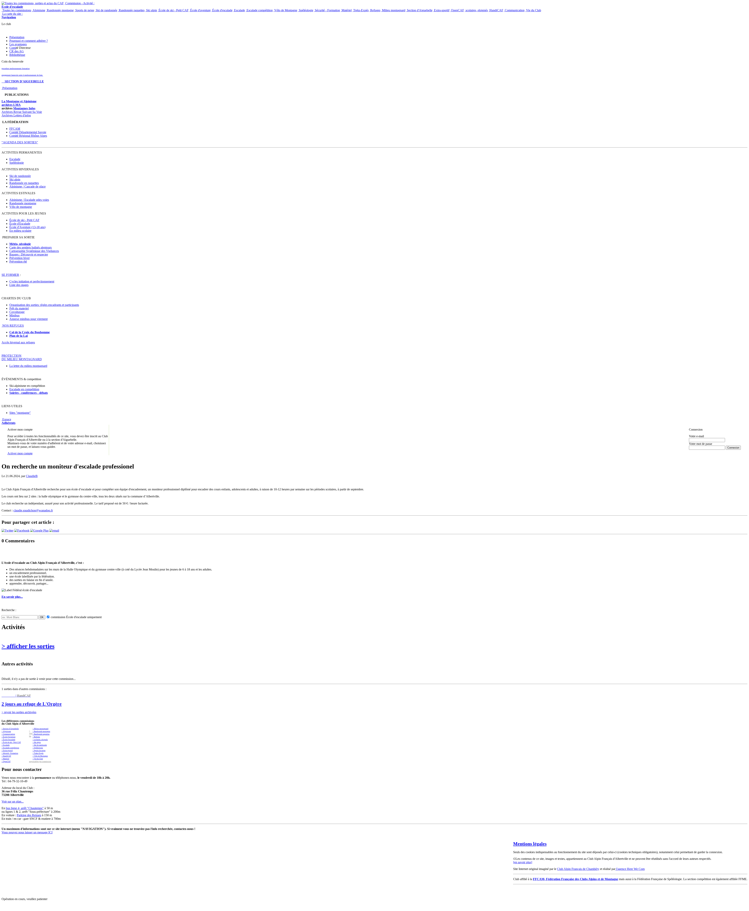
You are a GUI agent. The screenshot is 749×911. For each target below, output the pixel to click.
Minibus (14, 315)
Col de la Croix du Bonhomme (29, 332)
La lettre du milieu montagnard (28, 365)
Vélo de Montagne (285, 10)
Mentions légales (530, 843)
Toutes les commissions (16, 10)
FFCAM (14, 128)
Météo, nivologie (20, 244)
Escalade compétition (259, 10)
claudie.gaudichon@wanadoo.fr (33, 510)
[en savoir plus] (522, 862)
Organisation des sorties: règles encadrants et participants (44, 305)
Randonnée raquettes (131, 10)
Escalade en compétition (24, 389)
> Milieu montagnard (40, 729)
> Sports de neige (39, 751)
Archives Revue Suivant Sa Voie (22, 112)
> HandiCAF (6, 756)
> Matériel (5, 759)
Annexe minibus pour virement (28, 319)
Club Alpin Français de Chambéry (578, 869)
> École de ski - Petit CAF (11, 742)
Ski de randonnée (106, 10)
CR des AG (16, 51)
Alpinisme (38, 10)
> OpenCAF (6, 762)
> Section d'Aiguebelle (10, 729)
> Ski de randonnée (40, 745)
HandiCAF (496, 10)
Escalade (239, 10)
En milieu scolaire (20, 230)
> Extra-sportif (7, 751)
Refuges (374, 10)
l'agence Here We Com (630, 869)
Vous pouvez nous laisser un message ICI (27, 832)
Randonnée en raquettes (24, 183)
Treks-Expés (360, 10)
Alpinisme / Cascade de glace (27, 186)
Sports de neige (84, 10)
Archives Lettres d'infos (16, 115)
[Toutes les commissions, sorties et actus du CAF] (33, 3)
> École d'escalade (8, 740)
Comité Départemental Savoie (27, 132)
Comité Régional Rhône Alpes (28, 135)
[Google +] (39, 530)
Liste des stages (18, 285)
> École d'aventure (8, 737)
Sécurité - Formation (327, 10)
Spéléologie (305, 10)
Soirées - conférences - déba (27, 392)
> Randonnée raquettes (41, 734)
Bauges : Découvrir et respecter (28, 254)
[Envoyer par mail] (54, 530)
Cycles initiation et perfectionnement (31, 281)
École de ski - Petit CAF (173, 10)
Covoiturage (17, 312)
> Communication (8, 734)
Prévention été (18, 261)
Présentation (16, 37)
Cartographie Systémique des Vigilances (34, 251)
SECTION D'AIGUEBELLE (23, 81)
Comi (12, 47)
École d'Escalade (19, 223)
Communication (514, 10)
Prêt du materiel (19, 308)
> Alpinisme (6, 731)
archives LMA (11, 104)
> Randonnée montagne (41, 731)
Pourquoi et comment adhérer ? (28, 40)
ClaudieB (32, 476)
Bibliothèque (17, 54)
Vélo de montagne (20, 206)
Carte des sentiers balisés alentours (30, 247)
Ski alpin (151, 10)
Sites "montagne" (20, 412)
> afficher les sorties (28, 646)
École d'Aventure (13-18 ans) (27, 227)
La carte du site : (12, 15)
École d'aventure (200, 10)
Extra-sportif (441, 10)
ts (47, 392)
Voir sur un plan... (13, 801)
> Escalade (6, 745)
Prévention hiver (19, 258)
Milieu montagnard (393, 10)
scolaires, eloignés (476, 10)
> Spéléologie (38, 748)
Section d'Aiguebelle (419, 10)
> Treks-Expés (38, 753)
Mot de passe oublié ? (699, 451)
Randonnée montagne (60, 10)
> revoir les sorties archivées (19, 712)
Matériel (346, 10)
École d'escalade (222, 10)
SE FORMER (10, 274)
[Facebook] (21, 530)
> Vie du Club (38, 759)
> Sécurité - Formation (10, 753)
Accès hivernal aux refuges (18, 342)
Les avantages (18, 44)
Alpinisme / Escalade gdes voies (29, 199)
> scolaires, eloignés (40, 740)
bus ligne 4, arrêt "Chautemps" (25, 808)
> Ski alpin (37, 742)
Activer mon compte (20, 453)
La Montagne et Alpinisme (19, 101)
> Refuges (36, 737)
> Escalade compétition (10, 748)
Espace (8, 421)
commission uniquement (76, 617)
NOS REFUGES (13, 325)
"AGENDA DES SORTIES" (20, 142)
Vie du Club (533, 10)
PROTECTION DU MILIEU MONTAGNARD (22, 357)
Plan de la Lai (18, 335)
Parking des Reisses (29, 815)
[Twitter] (7, 530)
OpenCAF (457, 10)
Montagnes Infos (24, 108)
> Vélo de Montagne (40, 756)
